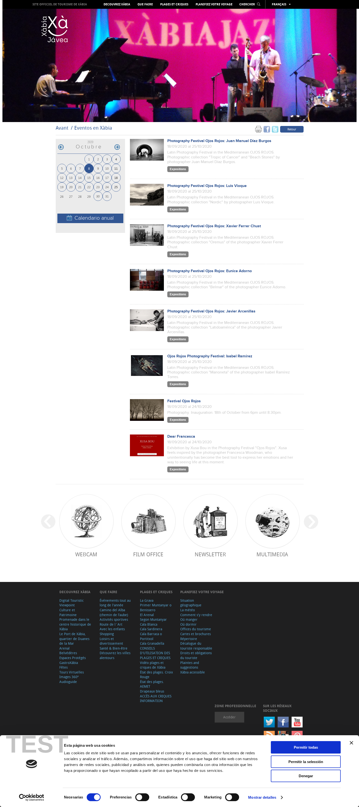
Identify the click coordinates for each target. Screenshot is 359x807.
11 (116, 168)
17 (107, 178)
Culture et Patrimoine (68, 612)
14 (80, 178)
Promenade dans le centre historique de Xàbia (75, 624)
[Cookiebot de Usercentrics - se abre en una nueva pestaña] (31, 797)
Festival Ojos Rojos (184, 401)
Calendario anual (94, 218)
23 (98, 187)
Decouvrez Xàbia (117, 4)
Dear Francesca (181, 436)
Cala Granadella (152, 643)
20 (71, 187)
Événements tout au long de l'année (115, 603)
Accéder (229, 717)
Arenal (64, 648)
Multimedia (272, 554)
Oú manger (189, 619)
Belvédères (68, 653)
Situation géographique (190, 603)
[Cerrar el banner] (351, 743)
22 (89, 187)
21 (80, 187)
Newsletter (210, 554)
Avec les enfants (112, 629)
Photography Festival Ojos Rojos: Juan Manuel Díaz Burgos (219, 141)
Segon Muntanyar (153, 619)
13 (71, 178)
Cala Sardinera (151, 629)
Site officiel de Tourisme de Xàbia (59, 4)
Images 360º (69, 676)
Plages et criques (174, 4)
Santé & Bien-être (113, 648)
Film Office (148, 554)
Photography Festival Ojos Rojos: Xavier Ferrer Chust (214, 226)
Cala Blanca (148, 624)
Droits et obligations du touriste (196, 655)
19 (61, 187)
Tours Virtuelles (71, 672)
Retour (291, 129)
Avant (62, 127)
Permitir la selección (305, 762)
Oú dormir (188, 624)
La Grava (146, 600)
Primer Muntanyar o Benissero (155, 607)
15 (89, 178)
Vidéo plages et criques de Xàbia (152, 665)
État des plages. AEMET (152, 684)
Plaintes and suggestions (189, 665)
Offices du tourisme (195, 629)
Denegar (306, 776)
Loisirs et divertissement (111, 641)
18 (116, 178)
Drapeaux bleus (152, 691)
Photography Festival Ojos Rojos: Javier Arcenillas (211, 311)
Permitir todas (306, 747)
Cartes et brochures (195, 633)
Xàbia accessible (192, 672)
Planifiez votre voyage (214, 4)
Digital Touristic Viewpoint (71, 603)
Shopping (107, 633)
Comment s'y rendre (196, 614)
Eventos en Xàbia (93, 127)
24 (107, 187)
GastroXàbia (68, 662)
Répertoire (188, 638)
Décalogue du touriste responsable (196, 646)
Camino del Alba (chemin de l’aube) (114, 612)
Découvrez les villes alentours (115, 655)
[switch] (142, 797)
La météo (187, 610)
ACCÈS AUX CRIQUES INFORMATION (155, 698)
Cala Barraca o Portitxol (151, 636)
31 (107, 196)
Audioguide (68, 681)
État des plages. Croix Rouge (156, 674)
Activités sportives (114, 619)
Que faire (145, 4)
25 (116, 187)
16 (98, 178)
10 (107, 168)
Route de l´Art (111, 624)
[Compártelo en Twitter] (275, 129)
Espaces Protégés (72, 657)
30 (98, 196)
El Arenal (147, 614)
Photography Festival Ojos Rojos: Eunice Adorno (209, 271)
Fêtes (63, 667)
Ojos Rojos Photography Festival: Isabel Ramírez (209, 356)
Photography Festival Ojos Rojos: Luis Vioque (207, 186)
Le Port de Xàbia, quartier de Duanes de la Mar (74, 638)
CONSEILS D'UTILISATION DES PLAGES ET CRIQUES (155, 653)
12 (61, 178)
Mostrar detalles (262, 797)
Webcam (86, 554)
